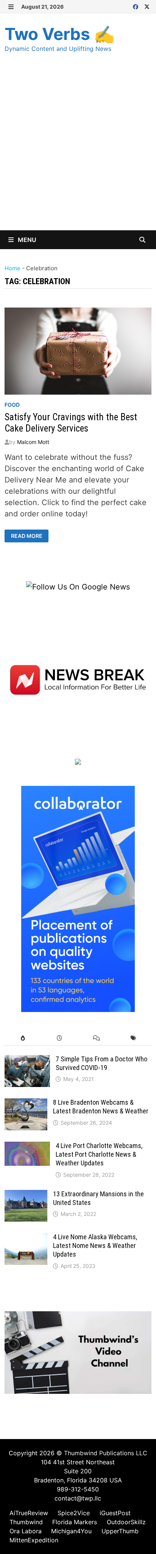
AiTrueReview (28, 1513)
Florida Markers (74, 1522)
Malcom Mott (33, 442)
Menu (26, 239)
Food (12, 404)
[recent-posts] (59, 1038)
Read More (26, 536)
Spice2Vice (74, 1513)
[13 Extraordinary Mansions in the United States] (26, 1195)
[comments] (96, 1038)
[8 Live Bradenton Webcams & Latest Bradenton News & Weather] (26, 1103)
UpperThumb (120, 1531)
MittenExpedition (33, 1540)
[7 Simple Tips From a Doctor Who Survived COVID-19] (27, 1060)
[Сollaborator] (78, 898)
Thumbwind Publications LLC (105, 1453)
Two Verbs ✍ (60, 34)
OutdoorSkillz (126, 1522)
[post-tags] (133, 1038)
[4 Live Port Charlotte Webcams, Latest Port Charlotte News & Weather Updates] (27, 1147)
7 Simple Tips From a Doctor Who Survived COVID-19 (101, 1063)
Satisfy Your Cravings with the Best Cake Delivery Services (71, 423)
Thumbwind (26, 1522)
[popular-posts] (23, 1038)
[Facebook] (136, 6)
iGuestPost (115, 1513)
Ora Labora (25, 1531)
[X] (146, 6)
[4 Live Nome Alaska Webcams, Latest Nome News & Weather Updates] (26, 1238)
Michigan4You (71, 1531)
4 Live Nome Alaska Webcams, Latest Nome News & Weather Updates (95, 1245)
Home (12, 268)
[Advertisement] (78, 149)
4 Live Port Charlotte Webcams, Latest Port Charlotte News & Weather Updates (99, 1154)
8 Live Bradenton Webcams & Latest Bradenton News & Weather (100, 1106)
